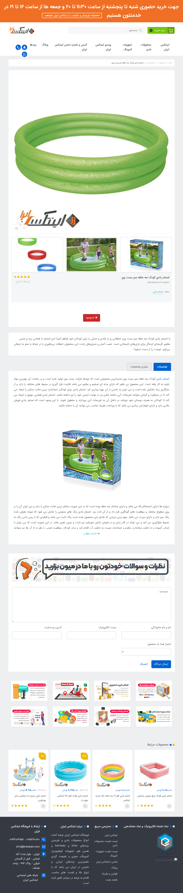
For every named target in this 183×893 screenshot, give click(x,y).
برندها (33, 45)
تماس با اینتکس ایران (106, 862)
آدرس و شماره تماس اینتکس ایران (71, 47)
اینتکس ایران (165, 47)
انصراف (144, 664)
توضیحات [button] (162, 367)
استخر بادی (158, 291)
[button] (161, 30)
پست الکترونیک (107, 627)
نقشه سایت (111, 880)
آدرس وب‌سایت (52, 627)
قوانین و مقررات (109, 874)
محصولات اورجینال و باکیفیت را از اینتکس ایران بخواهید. (72, 15)
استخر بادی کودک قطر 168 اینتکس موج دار (72, 798)
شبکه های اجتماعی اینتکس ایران (27, 877)
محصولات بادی (146, 47)
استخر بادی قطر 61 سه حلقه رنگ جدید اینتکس (112, 798)
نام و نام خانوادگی (161, 627)
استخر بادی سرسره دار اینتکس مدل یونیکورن (30, 798)
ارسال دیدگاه (161, 664)
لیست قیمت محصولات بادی (105, 843)
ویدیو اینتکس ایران (103, 47)
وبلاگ (45, 45)
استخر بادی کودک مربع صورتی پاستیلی (154, 796)
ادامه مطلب (90, 533)
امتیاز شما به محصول (159, 644)
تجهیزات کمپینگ (127, 47)
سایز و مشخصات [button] (139, 367)
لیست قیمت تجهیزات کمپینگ (106, 853)
